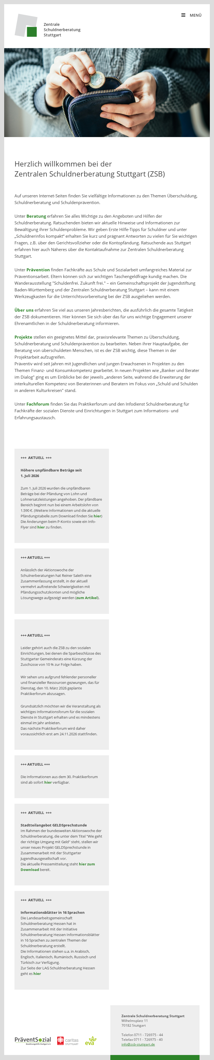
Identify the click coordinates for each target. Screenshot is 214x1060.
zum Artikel (87, 597)
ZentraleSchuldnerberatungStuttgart (62, 30)
